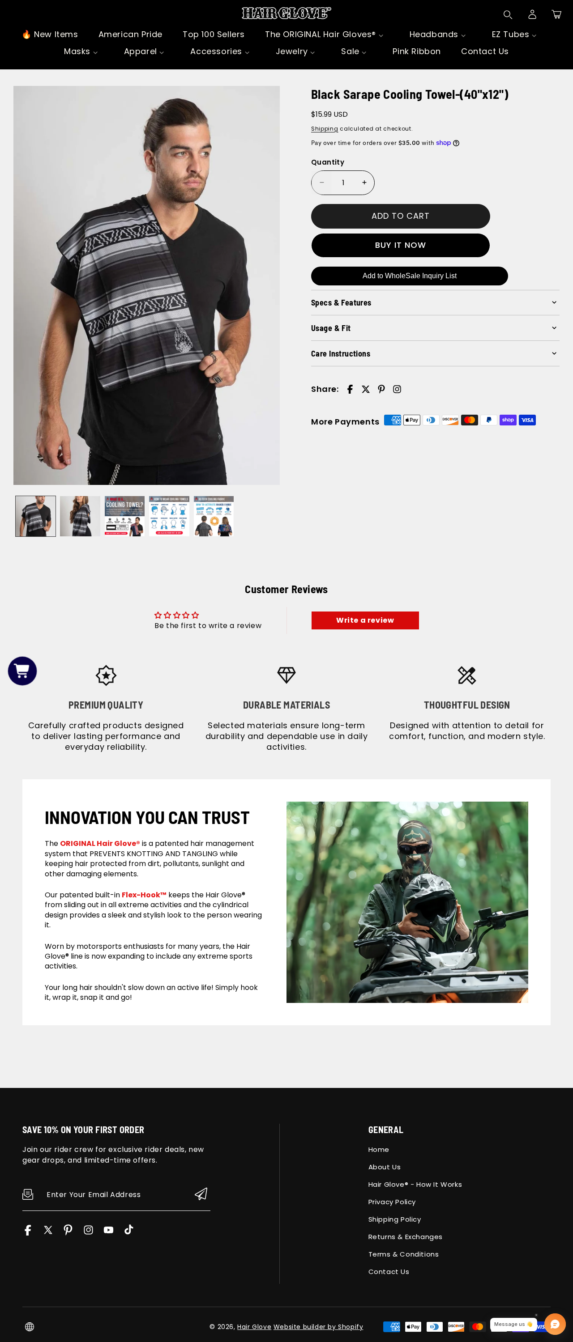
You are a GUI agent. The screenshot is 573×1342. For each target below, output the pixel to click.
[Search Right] (508, 14)
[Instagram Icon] (88, 1233)
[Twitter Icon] (48, 1233)
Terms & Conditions (403, 1254)
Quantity (327, 162)
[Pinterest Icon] (68, 1233)
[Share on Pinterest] (381, 389)
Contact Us (389, 1271)
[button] (556, 14)
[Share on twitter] (365, 389)
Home (378, 1149)
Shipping (324, 128)
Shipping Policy (394, 1219)
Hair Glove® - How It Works (415, 1184)
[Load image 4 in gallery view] (169, 516)
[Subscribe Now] (201, 1194)
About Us (384, 1167)
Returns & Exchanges (405, 1236)
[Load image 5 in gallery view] (214, 516)
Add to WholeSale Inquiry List (410, 275)
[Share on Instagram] (397, 389)
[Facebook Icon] (28, 1233)
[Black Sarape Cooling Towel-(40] (146, 285)
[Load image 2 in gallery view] (80, 516)
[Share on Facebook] (350, 389)
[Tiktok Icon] (128, 1233)
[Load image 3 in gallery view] (125, 516)
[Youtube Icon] (108, 1233)
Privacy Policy (392, 1201)
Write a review (365, 620)
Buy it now (400, 245)
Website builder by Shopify (318, 1326)
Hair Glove (254, 1326)
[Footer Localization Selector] (29, 1327)
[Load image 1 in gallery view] (36, 516)
